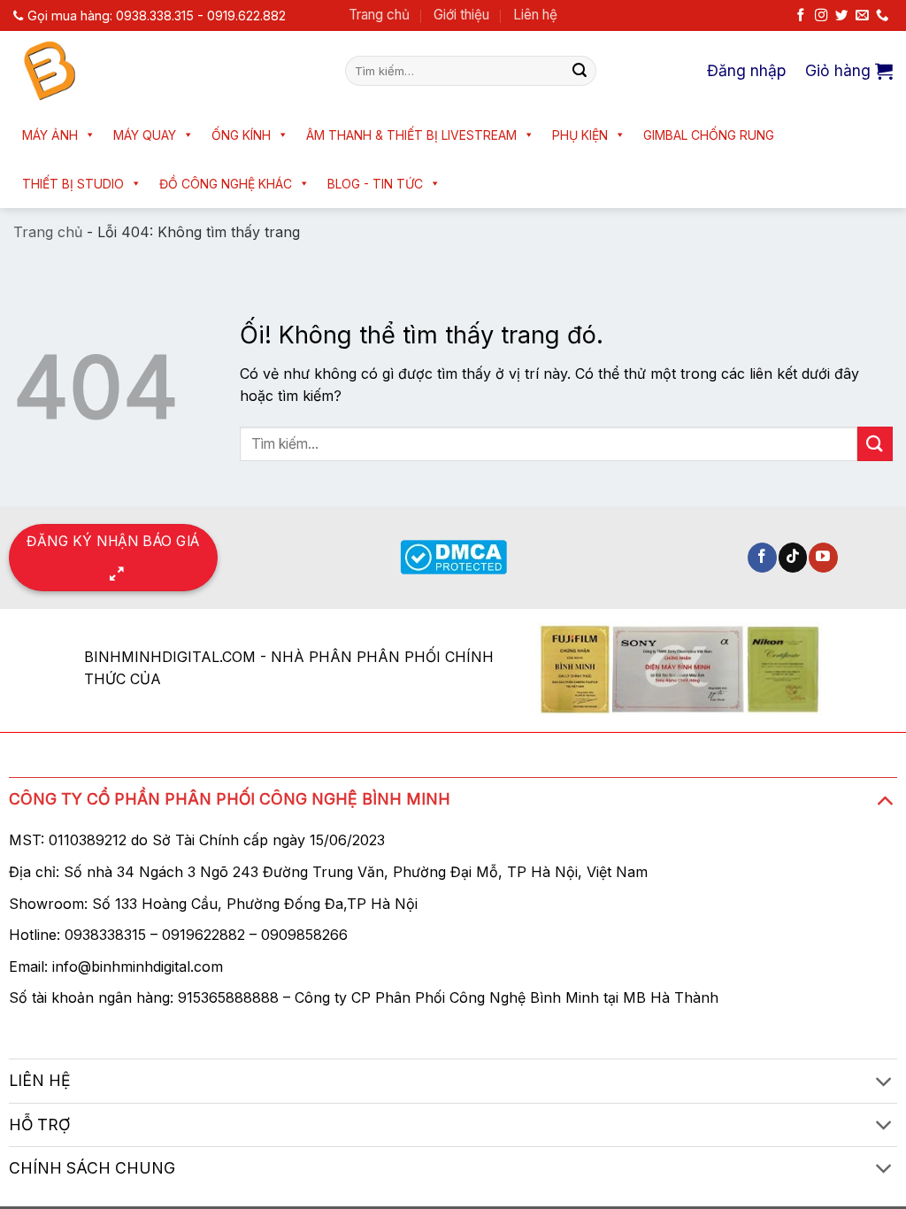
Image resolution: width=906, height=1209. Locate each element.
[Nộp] (579, 71)
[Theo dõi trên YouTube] (823, 558)
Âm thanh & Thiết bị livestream (411, 134)
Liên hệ (535, 14)
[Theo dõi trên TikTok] (793, 558)
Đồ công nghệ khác (225, 183)
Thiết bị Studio (73, 183)
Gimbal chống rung (708, 134)
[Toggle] (884, 800)
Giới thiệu (461, 14)
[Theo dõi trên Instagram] (821, 16)
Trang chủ (379, 14)
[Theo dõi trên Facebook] (801, 16)
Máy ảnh (50, 134)
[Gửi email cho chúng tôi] (862, 16)
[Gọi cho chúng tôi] (882, 16)
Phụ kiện (580, 134)
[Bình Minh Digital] (166, 71)
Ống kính (241, 134)
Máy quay (144, 134)
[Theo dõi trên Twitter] (841, 16)
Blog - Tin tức (375, 183)
